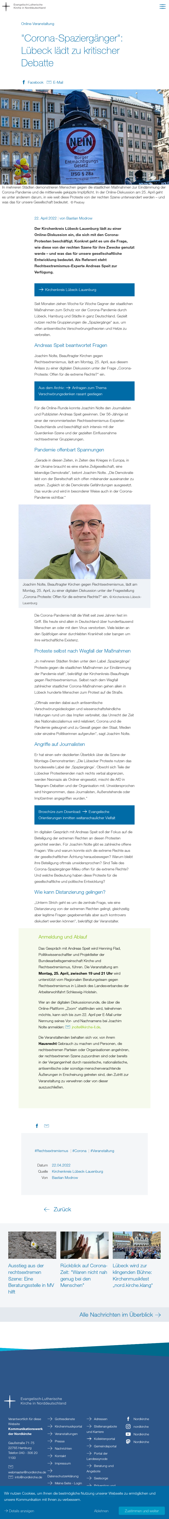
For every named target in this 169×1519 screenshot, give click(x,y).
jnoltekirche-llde (86, 1027)
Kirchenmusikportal (68, 1426)
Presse (59, 1441)
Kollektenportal (104, 1439)
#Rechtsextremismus (52, 1150)
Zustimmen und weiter (142, 1510)
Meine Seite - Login (68, 1483)
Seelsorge (100, 1478)
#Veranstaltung (102, 1150)
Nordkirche (141, 1419)
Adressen (100, 1419)
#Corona (79, 1150)
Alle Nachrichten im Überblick (116, 1314)
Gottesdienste (64, 1419)
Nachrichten (63, 1448)
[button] (162, 7)
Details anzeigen (21, 1510)
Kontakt (60, 1456)
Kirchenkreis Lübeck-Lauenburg (70, 289)
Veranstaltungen (66, 1434)
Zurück (62, 1209)
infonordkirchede (28, 1477)
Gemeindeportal (104, 1446)
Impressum (62, 1463)
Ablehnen (101, 1510)
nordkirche (141, 1426)
